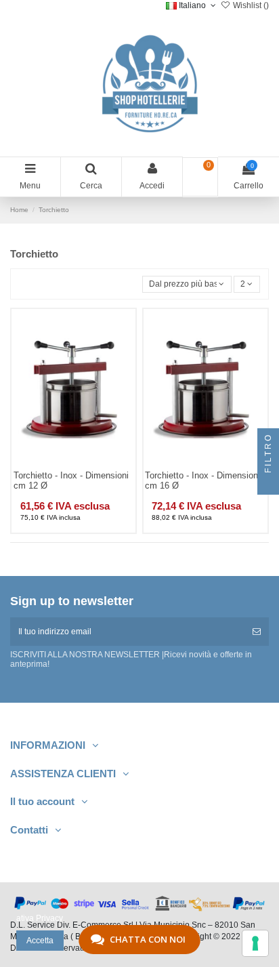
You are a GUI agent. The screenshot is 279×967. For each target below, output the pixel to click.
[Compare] (74, 465)
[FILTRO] (268, 484)
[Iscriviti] (256, 631)
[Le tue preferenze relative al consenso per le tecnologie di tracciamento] (255, 943)
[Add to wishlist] (57, 465)
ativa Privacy (39, 918)
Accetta (39, 940)
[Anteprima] (89, 465)
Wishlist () (250, 5)
